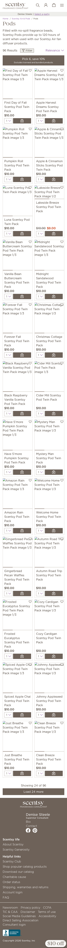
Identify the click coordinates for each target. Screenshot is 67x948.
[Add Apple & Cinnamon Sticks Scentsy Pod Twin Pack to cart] (54, 179)
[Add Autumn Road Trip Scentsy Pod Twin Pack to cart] (54, 593)
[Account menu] (44, 5)
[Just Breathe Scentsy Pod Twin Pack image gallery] (18, 737)
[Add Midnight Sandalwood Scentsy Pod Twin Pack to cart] (54, 296)
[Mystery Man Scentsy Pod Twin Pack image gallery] (49, 436)
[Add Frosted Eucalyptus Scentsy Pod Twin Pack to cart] (22, 656)
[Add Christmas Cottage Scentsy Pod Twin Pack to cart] (54, 355)
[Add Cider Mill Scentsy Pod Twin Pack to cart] (54, 413)
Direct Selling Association (20, 920)
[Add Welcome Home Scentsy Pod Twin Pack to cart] (54, 530)
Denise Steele (25, 14)
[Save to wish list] (30, 70)
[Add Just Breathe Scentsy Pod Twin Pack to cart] (22, 773)
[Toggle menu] (60, 5)
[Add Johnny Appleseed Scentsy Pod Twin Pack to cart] (54, 715)
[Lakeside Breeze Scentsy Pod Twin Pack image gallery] (49, 193)
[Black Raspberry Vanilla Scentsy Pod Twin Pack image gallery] (18, 377)
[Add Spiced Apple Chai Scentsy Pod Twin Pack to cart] (22, 715)
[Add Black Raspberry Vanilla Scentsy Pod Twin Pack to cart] (22, 413)
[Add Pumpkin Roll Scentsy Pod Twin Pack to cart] (22, 179)
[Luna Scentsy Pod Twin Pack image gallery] (18, 202)
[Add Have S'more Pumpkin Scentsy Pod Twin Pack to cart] (22, 472)
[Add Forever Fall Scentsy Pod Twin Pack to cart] (22, 355)
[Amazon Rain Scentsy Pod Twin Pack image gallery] (18, 494)
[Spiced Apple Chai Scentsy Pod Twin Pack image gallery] (18, 678)
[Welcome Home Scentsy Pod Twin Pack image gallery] (49, 494)
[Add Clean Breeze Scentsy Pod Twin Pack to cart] (54, 773)
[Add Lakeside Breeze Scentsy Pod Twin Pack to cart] (54, 233)
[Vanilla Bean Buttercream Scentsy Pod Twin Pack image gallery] (18, 256)
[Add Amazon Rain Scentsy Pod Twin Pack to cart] (22, 530)
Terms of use (47, 912)
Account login (13, 892)
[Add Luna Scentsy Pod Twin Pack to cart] (22, 233)
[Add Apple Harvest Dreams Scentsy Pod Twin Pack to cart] (54, 120)
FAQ (6, 897)
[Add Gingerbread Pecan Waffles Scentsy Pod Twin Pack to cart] (22, 593)
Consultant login (14, 925)
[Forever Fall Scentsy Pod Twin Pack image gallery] (18, 319)
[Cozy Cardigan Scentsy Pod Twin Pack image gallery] (49, 616)
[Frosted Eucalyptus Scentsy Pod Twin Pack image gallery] (18, 616)
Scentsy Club (12, 861)
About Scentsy (13, 844)
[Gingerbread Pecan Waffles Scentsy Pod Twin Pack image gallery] (18, 553)
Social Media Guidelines (19, 916)
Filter (28, 50)
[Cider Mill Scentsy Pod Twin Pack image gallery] (49, 377)
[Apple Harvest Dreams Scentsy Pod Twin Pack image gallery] (49, 84)
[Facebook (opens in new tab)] (28, 830)
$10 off (55, 943)
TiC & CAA (10, 912)
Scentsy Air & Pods (21, 18)
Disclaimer (28, 912)
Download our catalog (18, 872)
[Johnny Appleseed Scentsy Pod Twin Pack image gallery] (49, 678)
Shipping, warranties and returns (25, 887)
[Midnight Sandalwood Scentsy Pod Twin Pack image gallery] (49, 256)
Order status (11, 882)
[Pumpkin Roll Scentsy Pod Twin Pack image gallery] (18, 143)
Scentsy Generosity (16, 849)
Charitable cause (14, 877)
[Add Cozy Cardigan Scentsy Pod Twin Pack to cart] (54, 656)
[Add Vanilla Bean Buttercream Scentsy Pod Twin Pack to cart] (22, 296)
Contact (31, 826)
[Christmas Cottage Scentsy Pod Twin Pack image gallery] (49, 319)
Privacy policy (30, 907)
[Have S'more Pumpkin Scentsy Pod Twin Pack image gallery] (18, 436)
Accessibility (47, 916)
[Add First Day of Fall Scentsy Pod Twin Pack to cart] (22, 120)
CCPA (47, 907)
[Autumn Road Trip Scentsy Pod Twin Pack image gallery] (49, 553)
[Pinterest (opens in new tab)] (35, 830)
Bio (28, 822)
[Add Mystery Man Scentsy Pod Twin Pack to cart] (54, 472)
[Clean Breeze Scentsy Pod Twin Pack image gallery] (49, 737)
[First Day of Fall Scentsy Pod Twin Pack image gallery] (18, 84)
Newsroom (10, 907)
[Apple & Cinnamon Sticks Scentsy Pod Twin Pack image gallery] (49, 143)
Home (5, 18)
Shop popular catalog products (25, 867)
